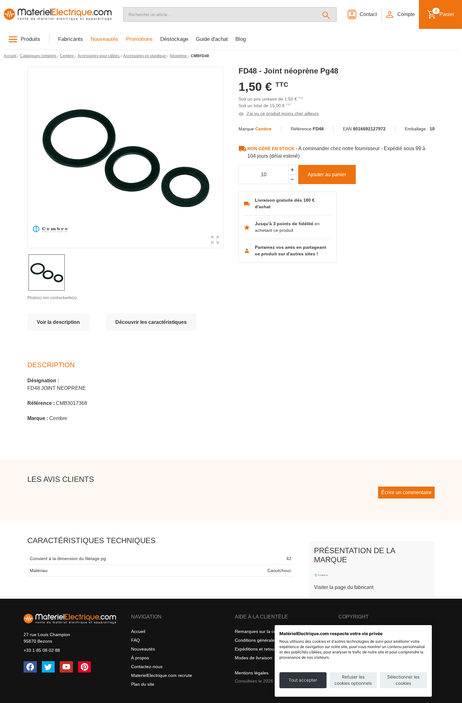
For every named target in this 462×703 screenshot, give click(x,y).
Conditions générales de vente (265, 640)
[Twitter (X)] (48, 667)
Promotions (139, 39)
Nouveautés (104, 39)
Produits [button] (30, 39)
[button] (400, 14)
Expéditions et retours (256, 648)
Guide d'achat (212, 39)
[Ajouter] (292, 170)
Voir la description (58, 322)
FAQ (135, 640)
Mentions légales (251, 672)
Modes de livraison (253, 657)
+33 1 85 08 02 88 (42, 650)
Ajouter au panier (327, 174)
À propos (140, 657)
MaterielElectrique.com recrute (161, 675)
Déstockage (174, 39)
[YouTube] (66, 667)
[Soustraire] (292, 179)
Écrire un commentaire (406, 492)
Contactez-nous (146, 666)
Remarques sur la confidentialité (267, 631)
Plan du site (142, 684)
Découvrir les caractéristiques (151, 322)
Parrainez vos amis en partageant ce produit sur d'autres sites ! (290, 250)
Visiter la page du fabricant (343, 587)
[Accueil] (58, 14)
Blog (240, 39)
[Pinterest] (84, 667)
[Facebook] (30, 667)
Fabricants (70, 39)
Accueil (138, 631)
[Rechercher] (326, 14)
